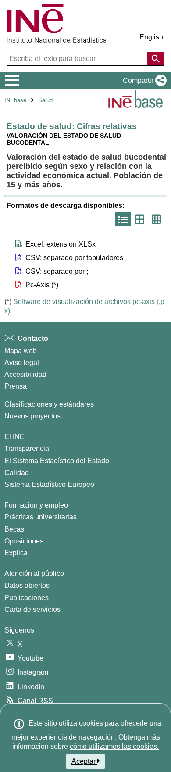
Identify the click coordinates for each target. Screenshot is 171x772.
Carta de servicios (32, 609)
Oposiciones (23, 541)
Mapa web (20, 350)
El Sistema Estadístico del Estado (56, 461)
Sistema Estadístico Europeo (49, 484)
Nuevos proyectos (32, 416)
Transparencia (26, 448)
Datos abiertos (27, 585)
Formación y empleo (36, 505)
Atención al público (34, 573)
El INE (14, 436)
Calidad (16, 472)
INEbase (15, 100)
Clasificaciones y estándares (49, 404)
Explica (16, 553)
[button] (143, 81)
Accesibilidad (25, 374)
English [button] (151, 37)
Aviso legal (21, 362)
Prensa (15, 386)
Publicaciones (26, 597)
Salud (45, 100)
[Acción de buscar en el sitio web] (155, 59)
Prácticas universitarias (40, 517)
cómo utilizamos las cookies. (114, 746)
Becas (14, 529)
